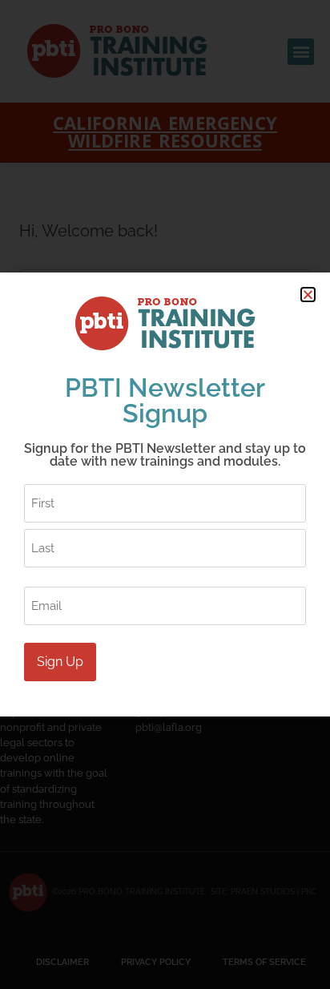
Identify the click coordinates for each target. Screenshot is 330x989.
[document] (165, 494)
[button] (308, 295)
